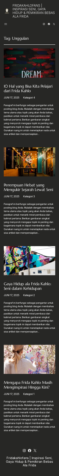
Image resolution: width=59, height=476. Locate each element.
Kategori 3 (29, 196)
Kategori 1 (28, 394)
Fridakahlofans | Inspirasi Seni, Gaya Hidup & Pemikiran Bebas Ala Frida (34, 11)
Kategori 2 (29, 295)
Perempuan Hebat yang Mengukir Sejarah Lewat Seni (28, 187)
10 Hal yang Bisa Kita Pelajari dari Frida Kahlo (28, 88)
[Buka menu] (6, 24)
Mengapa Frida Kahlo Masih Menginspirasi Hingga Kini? (28, 384)
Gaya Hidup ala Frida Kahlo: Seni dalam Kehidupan (27, 286)
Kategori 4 (29, 97)
